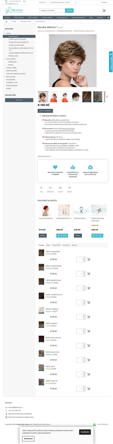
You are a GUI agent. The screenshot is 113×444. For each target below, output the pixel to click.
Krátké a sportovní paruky (17, 39)
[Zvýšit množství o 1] (84, 258)
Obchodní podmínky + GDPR (59, 2)
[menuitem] (7, 17)
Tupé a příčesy (11, 59)
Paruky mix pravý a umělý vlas (18, 42)
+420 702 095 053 (14, 410)
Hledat (69, 10)
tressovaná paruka (68, 128)
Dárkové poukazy (12, 85)
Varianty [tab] (41, 245)
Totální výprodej (11, 71)
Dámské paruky (13, 36)
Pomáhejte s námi (12, 82)
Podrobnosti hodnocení (64, 31)
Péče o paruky (10, 76)
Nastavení (28, 438)
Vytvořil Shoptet (102, 424)
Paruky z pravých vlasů (16, 45)
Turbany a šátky (11, 68)
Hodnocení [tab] (66, 245)
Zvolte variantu (45, 111)
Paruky (8, 33)
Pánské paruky (13, 56)
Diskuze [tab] (74, 245)
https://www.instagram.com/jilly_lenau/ (21, 417)
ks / (19, 100)
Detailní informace (43, 156)
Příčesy (10, 65)
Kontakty (42, 2)
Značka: (84, 31)
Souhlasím (85, 432)
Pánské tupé (12, 62)
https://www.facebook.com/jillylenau (20, 414)
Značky (8, 88)
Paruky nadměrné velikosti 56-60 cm (21, 53)
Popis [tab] (48, 245)
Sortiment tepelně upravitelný (15, 73)
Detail (42, 235)
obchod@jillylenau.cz (15, 407)
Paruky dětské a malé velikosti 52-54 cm (21, 49)
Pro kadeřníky (10, 79)
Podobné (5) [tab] (56, 245)
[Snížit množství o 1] (84, 260)
